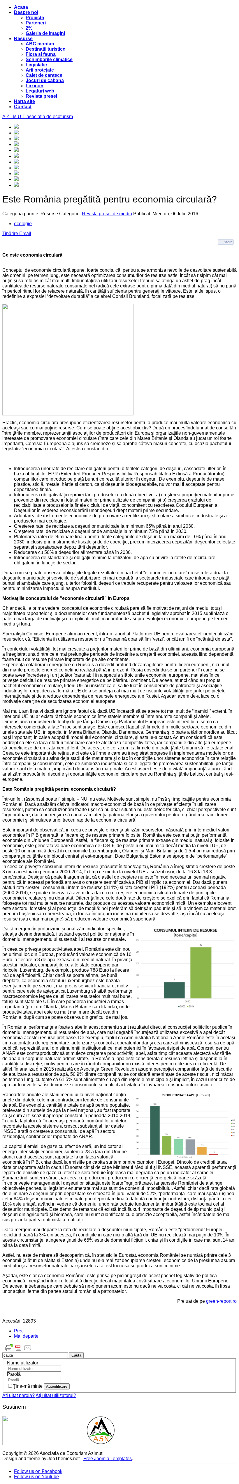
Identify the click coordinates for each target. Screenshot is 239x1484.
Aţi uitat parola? (18, 1395)
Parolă (14, 1374)
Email (25, 233)
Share (228, 242)
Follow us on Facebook (38, 1471)
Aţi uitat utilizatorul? (56, 1395)
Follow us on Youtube (36, 1476)
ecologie (23, 223)
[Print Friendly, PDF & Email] (18, 1350)
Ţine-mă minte (28, 1386)
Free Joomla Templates (107, 1458)
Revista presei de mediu (107, 213)
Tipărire (10, 233)
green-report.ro (221, 1301)
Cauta (76, 1355)
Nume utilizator (22, 1362)
